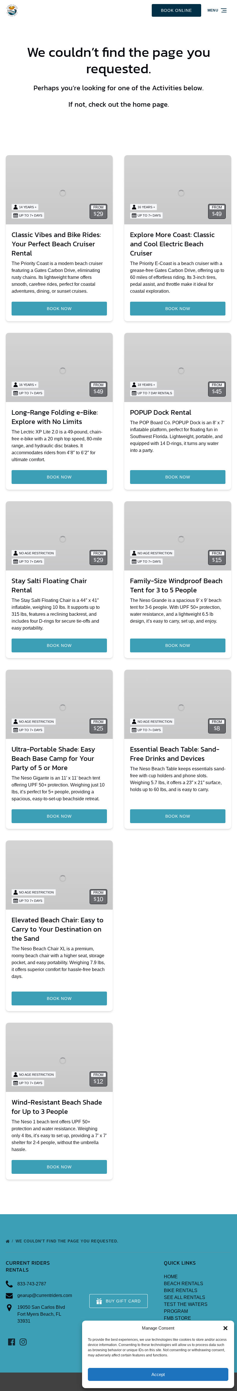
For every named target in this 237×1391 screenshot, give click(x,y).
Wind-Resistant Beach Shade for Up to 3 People (57, 1106)
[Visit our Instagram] (23, 1342)
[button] (225, 1328)
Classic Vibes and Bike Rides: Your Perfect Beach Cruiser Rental (56, 244)
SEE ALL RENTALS (184, 1297)
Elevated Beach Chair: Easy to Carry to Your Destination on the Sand (57, 929)
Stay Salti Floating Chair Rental (49, 585)
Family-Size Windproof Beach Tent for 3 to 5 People (176, 585)
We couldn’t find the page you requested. (68, 1241)
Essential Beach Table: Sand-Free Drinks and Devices (174, 753)
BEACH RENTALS (183, 1283)
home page (150, 104)
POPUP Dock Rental (160, 412)
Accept (158, 1374)
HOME (171, 1276)
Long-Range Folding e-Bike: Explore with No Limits (55, 417)
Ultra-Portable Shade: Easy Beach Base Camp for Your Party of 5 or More (53, 758)
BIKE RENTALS (180, 1290)
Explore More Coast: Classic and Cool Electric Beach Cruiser (172, 244)
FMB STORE (177, 1318)
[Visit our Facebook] (11, 1342)
